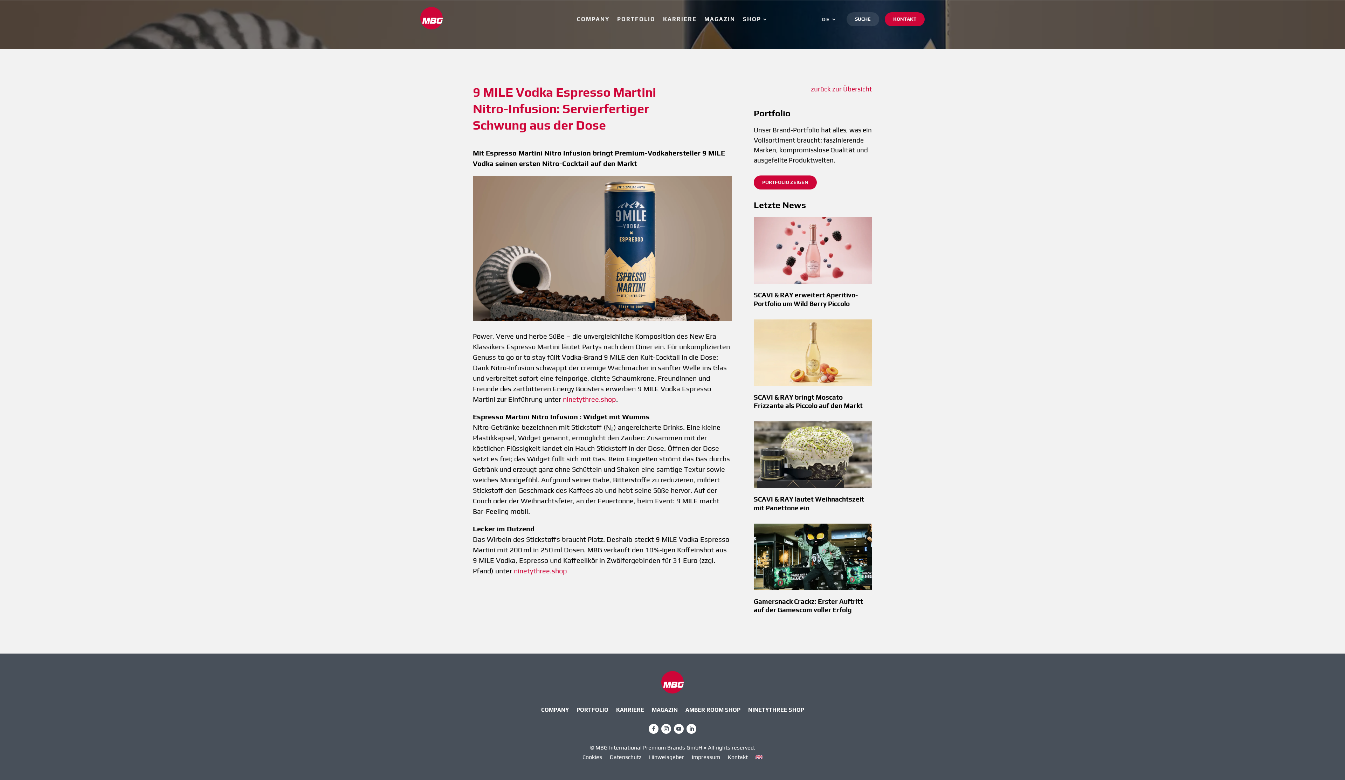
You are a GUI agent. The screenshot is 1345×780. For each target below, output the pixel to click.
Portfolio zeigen (785, 182)
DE (826, 19)
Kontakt (904, 19)
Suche (863, 19)
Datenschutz (625, 757)
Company (593, 19)
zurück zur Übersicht (841, 89)
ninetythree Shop (776, 710)
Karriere (680, 19)
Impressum (706, 757)
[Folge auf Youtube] (679, 729)
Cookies (592, 757)
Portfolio (636, 19)
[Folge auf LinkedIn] (691, 729)
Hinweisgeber (666, 757)
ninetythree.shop (589, 399)
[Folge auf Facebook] (653, 729)
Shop (752, 19)
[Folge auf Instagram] (666, 729)
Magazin (719, 19)
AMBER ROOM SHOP (712, 710)
